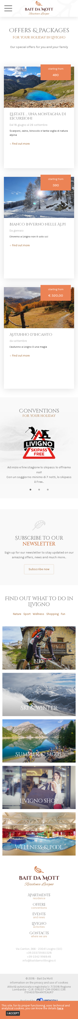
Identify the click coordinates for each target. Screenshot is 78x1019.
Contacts (39, 934)
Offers (39, 906)
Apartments (39, 896)
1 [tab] (30, 491)
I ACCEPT (13, 1013)
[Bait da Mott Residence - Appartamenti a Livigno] (39, 14)
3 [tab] (47, 491)
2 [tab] (39, 491)
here (60, 1008)
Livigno (39, 925)
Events (39, 915)
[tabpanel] (39, 454)
